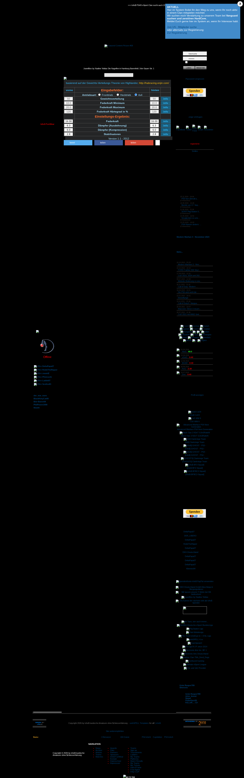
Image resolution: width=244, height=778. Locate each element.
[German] (195, 326)
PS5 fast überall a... (189, 199)
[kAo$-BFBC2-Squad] (194, 474)
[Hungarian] (186, 332)
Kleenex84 (190, 569)
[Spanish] (185, 329)
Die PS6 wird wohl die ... (188, 292)
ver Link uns (47, 191)
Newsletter (47, 217)
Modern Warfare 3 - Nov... (189, 264)
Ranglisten (47, 284)
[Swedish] (205, 337)
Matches (99, 757)
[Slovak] (187, 340)
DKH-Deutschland (190, 552)
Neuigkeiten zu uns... (190, 218)
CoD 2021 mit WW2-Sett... (189, 314)
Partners (114, 752)
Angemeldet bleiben (196, 63)
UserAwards (47, 112)
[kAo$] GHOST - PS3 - (195, 449)
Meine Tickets (47, 300)
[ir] (199, 332)
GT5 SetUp (47, 266)
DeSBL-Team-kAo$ (47, 251)
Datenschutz (47, 229)
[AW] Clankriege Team (194, 442)
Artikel (47, 59)
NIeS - (187, 351)
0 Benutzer (106, 737)
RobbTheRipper (190, 544)
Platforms (134, 759)
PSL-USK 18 (47, 205)
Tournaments (136, 752)
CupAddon (158, 737)
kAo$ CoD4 (195, 415)
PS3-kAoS (168, 737)
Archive (99, 750)
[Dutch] (195, 334)
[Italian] (205, 332)
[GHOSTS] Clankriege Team (194, 461)
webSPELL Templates (139, 723)
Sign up (133, 750)
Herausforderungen (47, 209)
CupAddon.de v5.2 (47, 280)
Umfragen (47, 150)
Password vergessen (195, 79)
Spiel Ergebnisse (47, 292)
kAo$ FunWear (116, 757)
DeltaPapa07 (189, 532)
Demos (47, 179)
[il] (194, 332)
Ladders (134, 755)
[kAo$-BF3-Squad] (195, 468)
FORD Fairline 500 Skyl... (189, 270)
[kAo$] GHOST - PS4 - (195, 455)
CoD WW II (195, 421)
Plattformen (47, 288)
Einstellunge (183, 298)
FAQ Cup (47, 312)
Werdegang (47, 104)
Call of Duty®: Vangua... (188, 303)
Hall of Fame (47, 304)
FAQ (47, 71)
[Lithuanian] (184, 334)
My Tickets (135, 765)
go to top (130, 777)
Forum (47, 134)
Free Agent (135, 770)
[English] (202, 340)
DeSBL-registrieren (47, 247)
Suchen (47, 75)
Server (47, 154)
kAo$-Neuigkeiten (47, 51)
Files (112, 750)
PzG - (187, 369)
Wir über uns (47, 89)
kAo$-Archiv (47, 55)
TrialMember (47, 120)
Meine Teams (47, 296)
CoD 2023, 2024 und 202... (189, 275)
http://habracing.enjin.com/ (154, 83)
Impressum (47, 233)
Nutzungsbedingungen (47, 225)
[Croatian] (205, 329)
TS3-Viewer (47, 158)
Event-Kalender (47, 63)
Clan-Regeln (47, 116)
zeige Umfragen (195, 117)
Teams (98, 755)
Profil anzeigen (197, 395)
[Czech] (185, 326)
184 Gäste (124, 737)
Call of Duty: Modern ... (188, 287)
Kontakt (47, 221)
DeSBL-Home (47, 243)
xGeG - (187, 357)
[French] (194, 329)
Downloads (47, 176)
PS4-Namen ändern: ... (191, 224)
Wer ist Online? (47, 146)
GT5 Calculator (47, 270)
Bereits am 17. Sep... (190, 205)
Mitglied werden (47, 201)
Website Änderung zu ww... (189, 281)
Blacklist (47, 166)
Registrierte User (47, 142)
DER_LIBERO (190, 536)
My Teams (135, 757)
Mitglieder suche (47, 79)
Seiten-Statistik (47, 162)
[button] (78, 142)
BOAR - (187, 363)
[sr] (194, 340)
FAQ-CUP (134, 772)
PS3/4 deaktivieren (47, 258)
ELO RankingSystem (47, 322)
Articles (99, 752)
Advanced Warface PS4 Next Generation (195, 429)
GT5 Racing (47, 262)
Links (47, 183)
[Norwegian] (205, 334)
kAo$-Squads (47, 93)
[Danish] (204, 326)
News (98, 748)
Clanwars (47, 100)
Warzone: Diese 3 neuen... (189, 309)
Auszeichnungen (47, 108)
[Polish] (183, 337)
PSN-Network (47, 255)
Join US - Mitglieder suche (182, 27)
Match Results (136, 761)
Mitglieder (47, 96)
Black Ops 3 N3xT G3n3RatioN (194, 436)
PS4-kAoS (146, 737)
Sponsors (47, 213)
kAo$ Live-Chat (47, 67)
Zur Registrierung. (177, 32)
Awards (113, 748)
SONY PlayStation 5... (190, 211)
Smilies (195, 151)
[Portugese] (194, 337)
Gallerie (47, 187)
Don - (186, 374)
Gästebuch (47, 138)
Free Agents (47, 308)
